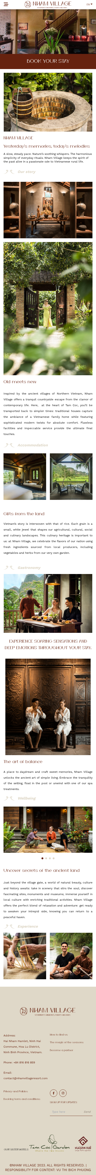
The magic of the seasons (67, 1042)
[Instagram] (63, 1093)
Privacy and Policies (15, 1091)
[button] (42, 858)
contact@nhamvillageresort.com (25, 1078)
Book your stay (48, 61)
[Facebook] (53, 1093)
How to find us (59, 1035)
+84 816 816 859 (24, 1062)
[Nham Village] (48, 4)
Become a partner (61, 1050)
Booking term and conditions (21, 1099)
